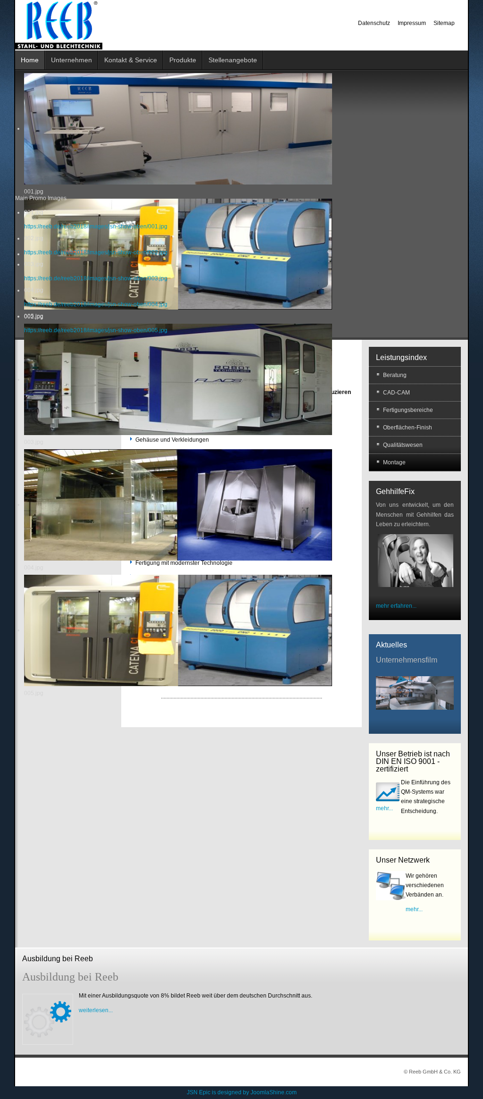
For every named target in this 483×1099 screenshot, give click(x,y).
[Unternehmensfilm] (415, 692)
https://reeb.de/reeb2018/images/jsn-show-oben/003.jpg (95, 278)
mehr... (384, 808)
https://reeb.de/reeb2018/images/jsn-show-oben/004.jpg (95, 304)
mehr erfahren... (396, 606)
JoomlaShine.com (273, 1092)
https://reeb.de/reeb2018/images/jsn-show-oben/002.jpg (95, 252)
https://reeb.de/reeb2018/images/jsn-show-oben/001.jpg (95, 226)
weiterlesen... (96, 1010)
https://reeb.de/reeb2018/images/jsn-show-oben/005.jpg (95, 330)
